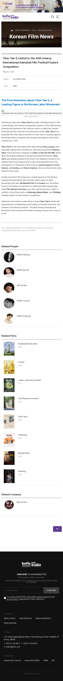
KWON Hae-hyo (23, 255)
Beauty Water (24, 453)
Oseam (21, 362)
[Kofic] (6, 17)
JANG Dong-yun (24, 316)
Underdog (22, 435)
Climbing (22, 471)
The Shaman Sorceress (28, 398)
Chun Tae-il (23, 416)
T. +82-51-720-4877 (12, 643)
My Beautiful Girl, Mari (27, 344)
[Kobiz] (14, 17)
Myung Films (22, 502)
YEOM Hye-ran (23, 270)
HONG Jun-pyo (23, 301)
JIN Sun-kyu (22, 285)
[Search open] (52, 17)
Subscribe (51, 590)
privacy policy (13, 599)
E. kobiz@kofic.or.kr (12, 647)
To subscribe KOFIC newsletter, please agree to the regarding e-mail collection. (31, 598)
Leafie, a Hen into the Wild (29, 380)
